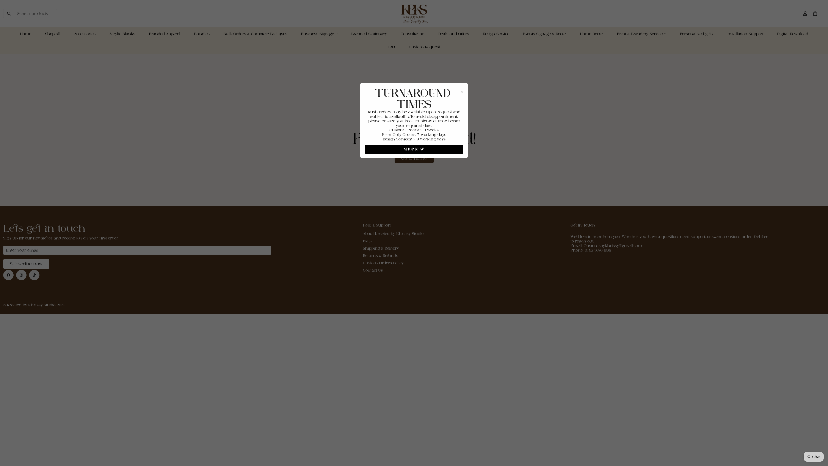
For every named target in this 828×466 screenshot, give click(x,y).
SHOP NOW (414, 149)
